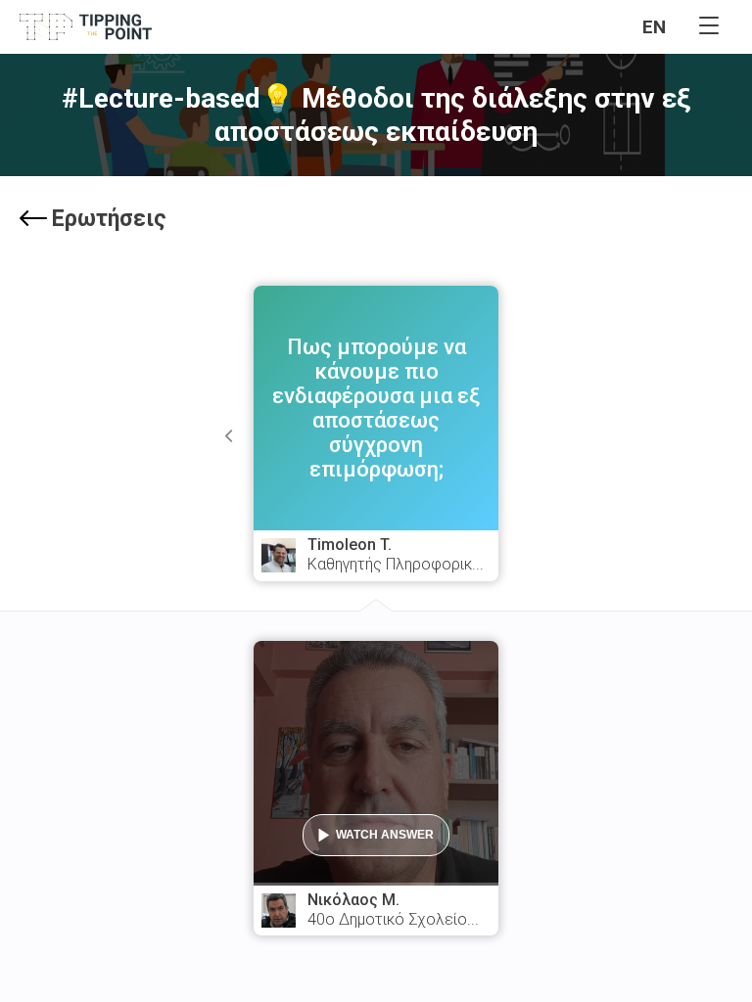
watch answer (385, 835)
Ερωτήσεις (109, 218)
